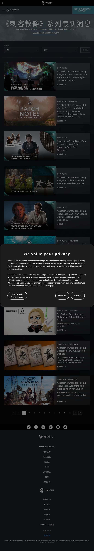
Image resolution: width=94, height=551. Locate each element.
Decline (62, 296)
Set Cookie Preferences (17, 295)
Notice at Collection (16, 266)
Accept (78, 296)
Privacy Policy (75, 263)
